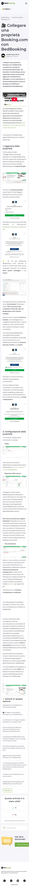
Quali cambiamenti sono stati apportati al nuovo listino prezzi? (14, 125)
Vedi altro (7, 790)
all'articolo (11, 584)
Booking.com (5, 19)
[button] (26, 3)
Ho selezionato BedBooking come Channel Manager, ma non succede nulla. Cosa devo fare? (14, 739)
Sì (15, 808)
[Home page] (8, 3)
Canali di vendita (17, 17)
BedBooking (5, 17)
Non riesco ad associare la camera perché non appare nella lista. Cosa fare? (14, 748)
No (16, 814)
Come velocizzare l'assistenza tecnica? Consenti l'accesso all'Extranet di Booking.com (12, 729)
